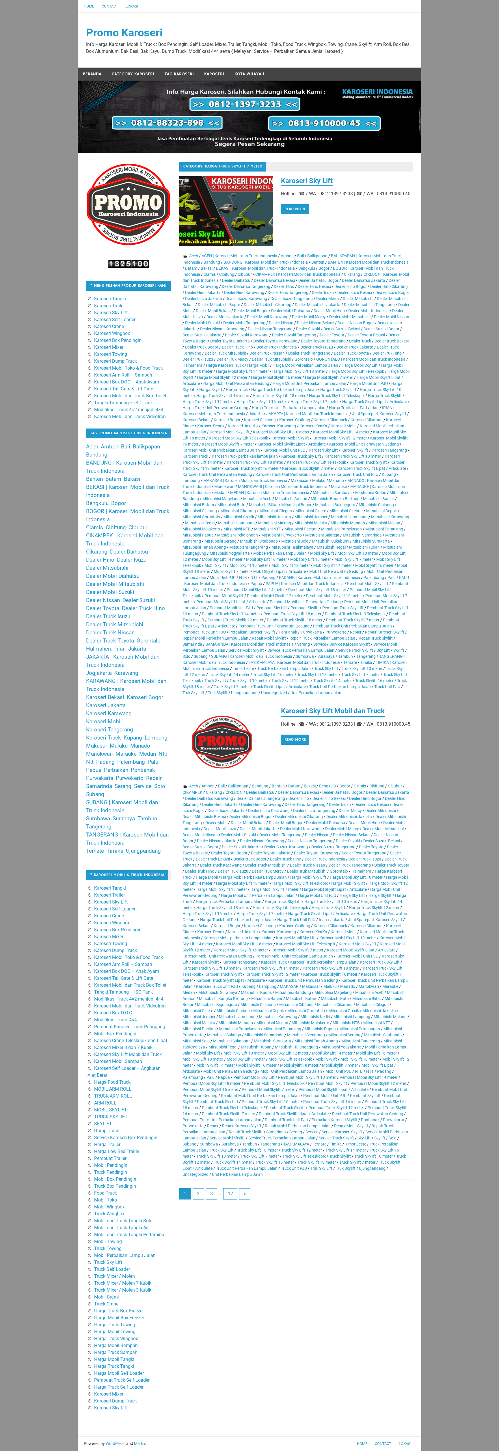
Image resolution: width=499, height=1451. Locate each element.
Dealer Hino (284, 286)
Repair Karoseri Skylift (384, 632)
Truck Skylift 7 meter (232, 686)
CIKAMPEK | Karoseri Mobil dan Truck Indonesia (297, 274)
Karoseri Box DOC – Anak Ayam (126, 382)
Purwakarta (311, 632)
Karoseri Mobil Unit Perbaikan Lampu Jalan (221, 450)
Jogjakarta (99, 673)
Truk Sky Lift (193, 692)
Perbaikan (116, 770)
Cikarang (352, 274)
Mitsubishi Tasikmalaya (292, 547)
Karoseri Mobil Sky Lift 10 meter (281, 432)
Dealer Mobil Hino (329, 310)
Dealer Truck (360, 341)
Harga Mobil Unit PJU (369, 383)
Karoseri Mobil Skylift (290, 438)
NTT (254, 577)
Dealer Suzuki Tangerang (294, 335)
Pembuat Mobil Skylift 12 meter (275, 595)
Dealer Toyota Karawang (275, 341)
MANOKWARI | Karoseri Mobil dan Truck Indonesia (282, 486)
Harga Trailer (107, 1144)
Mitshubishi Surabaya (332, 492)
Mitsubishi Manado (348, 523)
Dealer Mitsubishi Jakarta (317, 304)
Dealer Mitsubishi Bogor (219, 304)
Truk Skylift (218, 692)
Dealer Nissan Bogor (356, 323)
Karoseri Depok (210, 426)
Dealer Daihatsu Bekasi (274, 280)
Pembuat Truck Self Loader (122, 1380)
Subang (201, 656)
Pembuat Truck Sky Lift (343, 608)
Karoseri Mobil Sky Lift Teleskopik (238, 438)
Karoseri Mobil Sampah (118, 1061)
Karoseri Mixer (108, 347)
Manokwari (224, 486)
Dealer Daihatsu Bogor (318, 280)
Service (319, 644)
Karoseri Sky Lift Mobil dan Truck (333, 711)
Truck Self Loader (112, 1269)
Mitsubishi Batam (198, 504)
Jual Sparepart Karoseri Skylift (379, 413)
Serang (303, 644)
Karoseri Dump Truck (115, 361)
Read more (295, 209)
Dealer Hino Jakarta (203, 292)
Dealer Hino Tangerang (288, 292)
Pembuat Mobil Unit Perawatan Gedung (305, 601)
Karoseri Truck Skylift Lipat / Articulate (372, 468)
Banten (317, 262)
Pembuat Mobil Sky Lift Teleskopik (274, 1083)
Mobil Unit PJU (223, 577)
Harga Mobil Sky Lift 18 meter (298, 371)
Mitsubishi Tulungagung (296, 1047)
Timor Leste (243, 668)
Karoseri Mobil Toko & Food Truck (128, 368)
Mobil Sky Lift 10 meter (358, 553)
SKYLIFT (103, 1123)
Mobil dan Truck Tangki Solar (124, 1220)
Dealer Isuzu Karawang (246, 298)
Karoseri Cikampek (330, 420)
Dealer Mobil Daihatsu (290, 310)
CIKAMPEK (192, 792)
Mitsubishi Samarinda (362, 535)
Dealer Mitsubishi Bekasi (204, 816)
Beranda (92, 74)
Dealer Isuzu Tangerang (292, 298)
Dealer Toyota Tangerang (323, 341)
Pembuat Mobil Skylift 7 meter (268, 1089)
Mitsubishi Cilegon (275, 510)
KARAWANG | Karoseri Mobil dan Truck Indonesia (126, 685)
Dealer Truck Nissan (267, 353)
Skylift (398, 650)
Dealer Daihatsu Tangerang (246, 286)
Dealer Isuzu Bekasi (354, 292)
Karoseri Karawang (278, 426)
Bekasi (207, 268)
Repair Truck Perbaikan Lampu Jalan (322, 638)
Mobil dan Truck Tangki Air (121, 1227)
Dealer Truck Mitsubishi (225, 353)
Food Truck (105, 1193)
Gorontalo (304, 359)
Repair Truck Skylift (376, 638)
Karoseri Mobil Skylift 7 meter (228, 444)
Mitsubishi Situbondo (259, 541)
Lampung (191, 480)
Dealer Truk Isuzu (198, 359)
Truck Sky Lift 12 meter (301, 1150)
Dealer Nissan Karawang (222, 329)
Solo (186, 656)
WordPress (115, 1443)
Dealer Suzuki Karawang (247, 335)
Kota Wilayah (249, 74)
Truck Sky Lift (326, 668)
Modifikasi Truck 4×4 (115, 1019)
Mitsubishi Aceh (257, 498)
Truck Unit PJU (387, 686)
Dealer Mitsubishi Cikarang (267, 304)
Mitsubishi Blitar (263, 504)
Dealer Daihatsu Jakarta (363, 280)
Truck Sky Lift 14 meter (229, 674)
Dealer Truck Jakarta (354, 347)
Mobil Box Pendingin (115, 1033)
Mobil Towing (108, 1241)
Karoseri (214, 74)
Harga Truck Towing (114, 1324)
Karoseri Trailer (109, 305)
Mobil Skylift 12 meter (290, 565)
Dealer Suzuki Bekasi (341, 329)
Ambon (287, 256)
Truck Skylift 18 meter (316, 1162)
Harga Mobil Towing (114, 1331)
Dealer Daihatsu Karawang (209, 798)
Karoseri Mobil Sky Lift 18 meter (244, 944)
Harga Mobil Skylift (348, 883)
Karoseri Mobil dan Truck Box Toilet (130, 395)
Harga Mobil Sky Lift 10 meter (356, 877)
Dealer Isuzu (323, 292)
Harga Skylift (210, 389)
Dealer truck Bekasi (392, 341)
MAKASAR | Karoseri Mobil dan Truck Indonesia (245, 480)
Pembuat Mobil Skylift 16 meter (334, 595)
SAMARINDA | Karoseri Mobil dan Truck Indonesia (250, 644)
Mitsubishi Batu (231, 504)
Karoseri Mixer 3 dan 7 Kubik (123, 1047)
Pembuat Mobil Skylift (223, 595)
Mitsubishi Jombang (349, 517)
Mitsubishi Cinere (310, 510)
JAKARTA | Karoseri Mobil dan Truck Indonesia (307, 413)
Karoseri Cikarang (367, 420)
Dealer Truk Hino (387, 353)
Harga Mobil (258, 365)
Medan (220, 492)
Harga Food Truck (112, 1082)
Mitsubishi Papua (198, 535)
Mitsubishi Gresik (239, 517)
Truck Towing (108, 1248)
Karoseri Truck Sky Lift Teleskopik (316, 462)
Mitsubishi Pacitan (301, 529)
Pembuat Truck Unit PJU (204, 632)
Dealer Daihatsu (236, 280)
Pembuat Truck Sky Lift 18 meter (292, 614)
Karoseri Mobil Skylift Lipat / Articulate (291, 444)
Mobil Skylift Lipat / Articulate (279, 571)
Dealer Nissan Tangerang (270, 329)
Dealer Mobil (216, 822)
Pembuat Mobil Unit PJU (231, 608)
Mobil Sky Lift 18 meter (310, 559)
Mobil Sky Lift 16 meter (266, 559)
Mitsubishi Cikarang (238, 510)
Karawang (126, 673)
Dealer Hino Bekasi (314, 286)
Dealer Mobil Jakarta (224, 316)
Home (89, 6)
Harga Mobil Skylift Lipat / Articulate (334, 889)
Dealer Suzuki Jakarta (202, 335)
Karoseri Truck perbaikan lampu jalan (245, 456)
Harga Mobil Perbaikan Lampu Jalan (305, 365)
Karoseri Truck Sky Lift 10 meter (353, 456)
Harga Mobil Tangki (114, 1359)
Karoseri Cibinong (260, 420)
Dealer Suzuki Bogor (381, 329)
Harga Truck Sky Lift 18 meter (279, 395)
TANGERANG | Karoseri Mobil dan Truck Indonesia (127, 839)
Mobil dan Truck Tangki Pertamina (129, 1234)
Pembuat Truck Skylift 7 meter (352, 620)
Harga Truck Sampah (115, 1352)
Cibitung (226, 274)
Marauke (339, 486)
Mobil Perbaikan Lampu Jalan (280, 553)
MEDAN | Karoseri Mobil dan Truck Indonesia (269, 492)
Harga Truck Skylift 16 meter (262, 401)
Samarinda (192, 644)
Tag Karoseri (179, 74)
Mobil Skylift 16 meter (374, 565)
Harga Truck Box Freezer (119, 1311)
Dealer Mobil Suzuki (202, 323)
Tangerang (366, 656)
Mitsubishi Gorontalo (201, 517)
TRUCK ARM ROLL (113, 1096)
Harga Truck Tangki (114, 1366)
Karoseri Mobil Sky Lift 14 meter (341, 432)
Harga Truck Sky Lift (338, 389)
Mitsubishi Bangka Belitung (335, 498)
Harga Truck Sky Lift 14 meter (222, 395)
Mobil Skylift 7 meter (232, 571)
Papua (256, 583)
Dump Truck (106, 1130)
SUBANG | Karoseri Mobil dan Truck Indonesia (251, 656)
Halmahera (192, 365)
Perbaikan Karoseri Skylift (252, 632)
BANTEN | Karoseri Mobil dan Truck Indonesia (368, 262)
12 (230, 1193)
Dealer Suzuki (308, 329)
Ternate (350, 662)
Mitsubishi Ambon (291, 498)
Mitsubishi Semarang (306, 1035)
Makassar (300, 480)
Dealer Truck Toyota (351, 353)
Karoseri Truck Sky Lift (301, 456)
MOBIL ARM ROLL (112, 1089)
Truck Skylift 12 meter (290, 680)
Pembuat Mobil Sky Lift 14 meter (256, 589)
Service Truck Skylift (355, 650)
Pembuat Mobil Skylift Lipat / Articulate (231, 601)
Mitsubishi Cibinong (376, 504)
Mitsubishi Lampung (236, 523)
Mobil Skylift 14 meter (332, 565)
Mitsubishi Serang (220, 541)
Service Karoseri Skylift (349, 644)
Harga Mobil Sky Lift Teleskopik (356, 371)
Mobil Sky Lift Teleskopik (290, 1059)
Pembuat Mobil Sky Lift (367, 583)
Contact (110, 6)
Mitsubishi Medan (384, 523)
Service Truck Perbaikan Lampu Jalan (300, 650)
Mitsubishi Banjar (378, 498)
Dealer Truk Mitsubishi (271, 359)
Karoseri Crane (109, 326)
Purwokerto (336, 632)
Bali (300, 256)
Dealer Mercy (327, 298)
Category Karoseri (133, 74)
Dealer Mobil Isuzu (220, 828)
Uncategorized (274, 692)
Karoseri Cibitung (294, 420)
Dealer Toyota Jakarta (230, 341)
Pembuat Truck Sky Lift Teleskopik (355, 614)
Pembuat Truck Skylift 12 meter (235, 620)
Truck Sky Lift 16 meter (273, 674)
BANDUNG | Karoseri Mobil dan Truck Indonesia (266, 262)
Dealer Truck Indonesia (276, 347)
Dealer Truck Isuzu (316, 347)
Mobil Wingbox (109, 1207)
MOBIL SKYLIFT (110, 1110)
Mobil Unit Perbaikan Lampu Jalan (291, 1071)
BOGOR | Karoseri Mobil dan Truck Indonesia (128, 515)
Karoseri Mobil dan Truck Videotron (130, 416)
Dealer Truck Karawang (221, 865)
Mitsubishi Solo (294, 541)
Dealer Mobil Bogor (251, 310)
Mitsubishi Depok (381, 510)
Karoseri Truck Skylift (368, 462)
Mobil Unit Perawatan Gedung (336, 571)
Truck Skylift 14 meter (332, 680)
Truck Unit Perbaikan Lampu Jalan (340, 686)
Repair (356, 632)
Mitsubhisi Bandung (293, 992)
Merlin (139, 1443)
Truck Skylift (215, 680)
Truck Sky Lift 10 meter (362, 668)
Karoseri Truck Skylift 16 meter (251, 468)
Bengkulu (306, 268)
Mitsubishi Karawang (390, 517)
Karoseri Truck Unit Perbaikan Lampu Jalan (294, 474)
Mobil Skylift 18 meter (299, 1065)
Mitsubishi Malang (274, 523)
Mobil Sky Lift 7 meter (353, 559)
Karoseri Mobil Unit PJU (284, 450)
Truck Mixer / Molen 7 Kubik (122, 1283)
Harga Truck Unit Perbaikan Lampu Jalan (288, 407)
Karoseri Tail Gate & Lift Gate (123, 389)
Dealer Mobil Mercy (309, 316)
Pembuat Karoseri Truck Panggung (129, 1026)
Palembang (374, 577)
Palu (392, 577)
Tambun (345, 656)
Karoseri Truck (195, 456)
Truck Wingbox (109, 1214)
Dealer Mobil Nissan (391, 316)
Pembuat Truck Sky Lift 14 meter (231, 614)
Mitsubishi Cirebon (346, 510)
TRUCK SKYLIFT (111, 1117)
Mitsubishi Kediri (200, 523)
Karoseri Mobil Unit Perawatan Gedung (364, 444)
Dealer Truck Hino (237, 347)
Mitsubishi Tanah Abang (204, 547)
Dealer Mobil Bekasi (213, 310)
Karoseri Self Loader (114, 319)
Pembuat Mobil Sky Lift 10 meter (307, 1077)
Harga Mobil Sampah (116, 1345)
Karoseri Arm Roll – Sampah (123, 375)
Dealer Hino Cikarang (389, 286)
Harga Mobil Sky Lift (360, 365)
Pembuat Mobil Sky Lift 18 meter (317, 589)
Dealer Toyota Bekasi (366, 335)
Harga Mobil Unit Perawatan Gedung (236, 383)
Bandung (212, 262)
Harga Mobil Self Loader (119, 1373)
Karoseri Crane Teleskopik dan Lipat (130, 1040)
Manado (336, 480)
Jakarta (256, 413)
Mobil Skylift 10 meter (249, 565)
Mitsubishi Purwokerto (281, 535)
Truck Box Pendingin (115, 1186)
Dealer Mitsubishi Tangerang (369, 304)
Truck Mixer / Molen (114, 1276)
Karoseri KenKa (313, 426)
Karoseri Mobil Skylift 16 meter (241, 950)
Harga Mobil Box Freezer (119, 1317)
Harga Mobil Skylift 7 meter (329, 377)
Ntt (90, 762)
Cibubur (245, 274)
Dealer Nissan (281, 323)
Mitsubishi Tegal (331, 547)
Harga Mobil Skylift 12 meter (222, 377)
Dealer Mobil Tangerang (244, 323)
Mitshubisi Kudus (370, 492)
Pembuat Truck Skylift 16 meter (295, 620)
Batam (191, 268)
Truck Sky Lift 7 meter (360, 674)
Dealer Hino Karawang (244, 292)
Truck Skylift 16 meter (374, 680)
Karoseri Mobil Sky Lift (230, 432)
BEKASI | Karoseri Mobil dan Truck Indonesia (255, 268)
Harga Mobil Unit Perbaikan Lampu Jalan (309, 383)
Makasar (96, 746)
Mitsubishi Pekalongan (237, 535)
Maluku (318, 480)
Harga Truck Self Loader (119, 1387)
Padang (268, 577)
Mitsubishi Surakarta (371, 541)
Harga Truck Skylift (385, 395)
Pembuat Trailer (110, 1158)
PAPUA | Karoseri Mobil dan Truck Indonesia (305, 583)
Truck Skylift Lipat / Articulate (279, 686)
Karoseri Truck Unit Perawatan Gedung (217, 474)
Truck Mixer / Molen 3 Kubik (122, 1290)
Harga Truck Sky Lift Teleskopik (336, 395)
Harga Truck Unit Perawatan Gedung (215, 407)
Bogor (324, 268)
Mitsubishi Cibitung (200, 510)
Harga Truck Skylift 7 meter (315, 401)
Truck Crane (106, 1304)
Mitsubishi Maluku (311, 523)
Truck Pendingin (110, 1172)
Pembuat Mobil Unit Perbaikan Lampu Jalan (260, 1095)
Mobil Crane (106, 1297)
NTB (243, 577)
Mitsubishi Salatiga (322, 535)
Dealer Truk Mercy (232, 359)
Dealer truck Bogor (201, 347)
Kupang (389, 474)
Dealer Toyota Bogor (229, 853)
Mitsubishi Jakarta (274, 517)
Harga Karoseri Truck (225, 365)
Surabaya (326, 656)
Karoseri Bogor (227, 420)
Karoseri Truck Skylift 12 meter (272, 974)
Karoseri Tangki (110, 298)
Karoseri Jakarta (243, 426)
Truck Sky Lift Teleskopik (304, 1156)
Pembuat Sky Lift (271, 608)
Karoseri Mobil (343, 426)
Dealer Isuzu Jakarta (203, 298)
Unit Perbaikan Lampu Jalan (316, 692)
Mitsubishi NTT (267, 529)
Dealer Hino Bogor (350, 286)
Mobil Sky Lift (322, 553)
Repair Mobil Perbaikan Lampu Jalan (215, 638)
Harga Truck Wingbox (116, 1338)
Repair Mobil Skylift (269, 638)
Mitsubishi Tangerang (248, 547)
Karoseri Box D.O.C (113, 1013)
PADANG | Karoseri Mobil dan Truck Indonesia (319, 577)
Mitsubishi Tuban (364, 547)
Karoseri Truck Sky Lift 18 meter (255, 462)
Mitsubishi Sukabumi (330, 541)
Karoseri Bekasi (196, 420)
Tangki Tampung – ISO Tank (123, 402)
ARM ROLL (105, 1103)
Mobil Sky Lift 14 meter (222, 559)
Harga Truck (237, 389)
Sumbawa (305, 656)
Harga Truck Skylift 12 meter (208, 401)
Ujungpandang (244, 692)
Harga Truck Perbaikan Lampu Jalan (284, 389)
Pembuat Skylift (305, 608)
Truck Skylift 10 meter (249, 680)
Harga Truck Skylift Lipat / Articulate (374, 401)
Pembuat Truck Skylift (285, 1107)
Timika (366, 662)
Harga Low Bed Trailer (116, 1151)
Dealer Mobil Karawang (267, 316)
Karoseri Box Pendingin (117, 340)
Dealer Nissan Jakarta (217, 841)
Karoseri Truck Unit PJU (357, 474)
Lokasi (132, 6)
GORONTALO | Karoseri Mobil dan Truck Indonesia (360, 359)
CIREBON (234, 792)
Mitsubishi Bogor (296, 504)
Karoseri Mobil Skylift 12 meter (339, 438)
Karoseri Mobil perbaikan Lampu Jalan (238, 938)
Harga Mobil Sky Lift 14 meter (242, 371)
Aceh (193, 256)
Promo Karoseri (124, 32)
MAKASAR (289, 986)
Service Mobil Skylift (246, 650)
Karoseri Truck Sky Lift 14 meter (271, 968)
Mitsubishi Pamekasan (341, 529)
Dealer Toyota (332, 335)
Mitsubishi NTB (237, 529)
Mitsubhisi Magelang (221, 498)
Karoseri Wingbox (112, 333)
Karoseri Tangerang (389, 450)
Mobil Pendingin (110, 1165)
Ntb (163, 754)
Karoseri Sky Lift (307, 181)
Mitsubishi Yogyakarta (230, 553)
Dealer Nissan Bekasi (315, 323)
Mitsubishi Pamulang (384, 529)
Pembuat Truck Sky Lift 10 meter (271, 1101)
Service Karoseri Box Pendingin (125, 1137)
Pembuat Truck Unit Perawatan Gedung (274, 626)
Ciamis (210, 274)
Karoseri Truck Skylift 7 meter (308, 468)
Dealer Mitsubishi (358, 298)
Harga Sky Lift (352, 895)
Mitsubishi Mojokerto (201, 529)
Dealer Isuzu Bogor (392, 292)
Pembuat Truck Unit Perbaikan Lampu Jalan (352, 626)
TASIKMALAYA (296, 1144)
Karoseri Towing (110, 354)
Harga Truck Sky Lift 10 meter (330, 901)
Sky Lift (383, 650)
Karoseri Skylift (354, 450)
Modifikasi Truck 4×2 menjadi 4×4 (128, 409)
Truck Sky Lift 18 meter (317, 674)
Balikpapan (317, 256)
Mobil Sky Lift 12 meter (288, 1053)
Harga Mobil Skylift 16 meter (276, 377)
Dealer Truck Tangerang (309, 353)
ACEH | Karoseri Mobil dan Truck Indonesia (239, 256)
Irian (374, 407)
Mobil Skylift (215, 565)
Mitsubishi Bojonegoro (335, 504)
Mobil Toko (105, 1200)
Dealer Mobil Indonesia (368, 310)
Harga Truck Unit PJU (348, 407)
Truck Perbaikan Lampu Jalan (284, 668)
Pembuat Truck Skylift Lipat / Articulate (294, 1113)
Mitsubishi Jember (311, 517)
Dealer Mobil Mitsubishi (349, 316)
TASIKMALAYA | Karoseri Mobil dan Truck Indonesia (294, 662)
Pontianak (288, 632)
